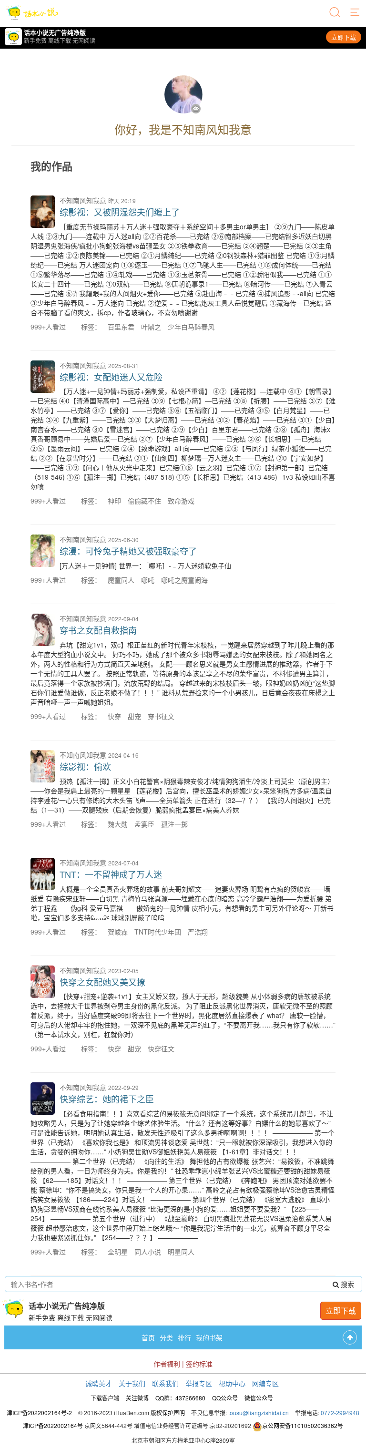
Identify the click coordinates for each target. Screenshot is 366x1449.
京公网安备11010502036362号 (302, 1425)
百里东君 (121, 326)
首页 (148, 1337)
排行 (184, 1337)
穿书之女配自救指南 (98, 630)
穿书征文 (161, 716)
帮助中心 (232, 1383)
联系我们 (165, 1383)
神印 (114, 500)
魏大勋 (118, 824)
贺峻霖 (118, 931)
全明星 (118, 1251)
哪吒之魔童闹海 (184, 580)
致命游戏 (181, 500)
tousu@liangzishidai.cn (258, 1412)
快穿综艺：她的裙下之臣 (107, 1098)
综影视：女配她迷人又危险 (111, 376)
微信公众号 (258, 1398)
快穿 (114, 716)
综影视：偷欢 (85, 766)
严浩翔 (198, 931)
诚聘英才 (98, 1383)
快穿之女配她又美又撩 (102, 982)
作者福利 (166, 1363)
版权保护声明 (168, 1412)
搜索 (346, 1284)
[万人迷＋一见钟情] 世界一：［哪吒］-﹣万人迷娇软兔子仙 (145, 565)
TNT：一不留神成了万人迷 (111, 874)
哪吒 (147, 580)
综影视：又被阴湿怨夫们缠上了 (120, 212)
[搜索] (335, 13)
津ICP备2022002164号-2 (39, 1412)
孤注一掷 (174, 824)
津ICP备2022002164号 (53, 1425)
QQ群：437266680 (180, 1398)
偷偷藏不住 (144, 500)
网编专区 (265, 1383)
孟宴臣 (144, 824)
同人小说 (147, 1251)
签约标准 (199, 1363)
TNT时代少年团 (157, 931)
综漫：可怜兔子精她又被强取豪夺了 (128, 551)
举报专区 (198, 1383)
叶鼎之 (151, 326)
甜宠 (134, 716)
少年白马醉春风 (191, 326)
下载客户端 (105, 1398)
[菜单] (355, 13)
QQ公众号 (225, 1398)
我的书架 (209, 1337)
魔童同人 (121, 580)
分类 (166, 1337)
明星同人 (181, 1251)
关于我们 (132, 1383)
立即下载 (343, 36)
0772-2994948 (340, 1412)
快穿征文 (161, 1048)
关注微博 (137, 1398)
